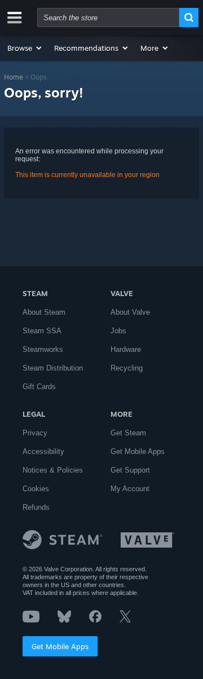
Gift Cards (39, 386)
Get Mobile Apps (60, 646)
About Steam (44, 312)
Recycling (127, 368)
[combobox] (108, 17)
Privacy (35, 433)
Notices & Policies (53, 470)
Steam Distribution (53, 368)
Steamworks (43, 349)
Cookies (36, 488)
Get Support (130, 470)
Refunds (36, 507)
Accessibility (43, 451)
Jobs (118, 331)
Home (13, 77)
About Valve (130, 312)
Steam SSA (42, 331)
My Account (130, 488)
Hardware (126, 349)
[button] (25, 48)
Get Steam (128, 433)
